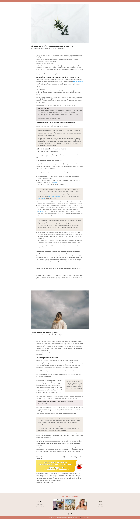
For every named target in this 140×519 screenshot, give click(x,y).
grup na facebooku (78, 81)
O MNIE (100, 501)
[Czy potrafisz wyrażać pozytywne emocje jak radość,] (81, 504)
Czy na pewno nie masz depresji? (44, 332)
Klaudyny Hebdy (42, 198)
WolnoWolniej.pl (45, 48)
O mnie (136, 1)
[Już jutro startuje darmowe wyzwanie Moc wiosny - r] (58, 504)
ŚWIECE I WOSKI (39, 504)
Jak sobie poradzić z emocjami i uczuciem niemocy (52, 46)
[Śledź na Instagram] (69, 514)
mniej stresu (61, 48)
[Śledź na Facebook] (71, 514)
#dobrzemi (51, 196)
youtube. (55, 182)
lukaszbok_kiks (41, 211)
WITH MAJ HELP (88, 517)
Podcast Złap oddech (127, 1)
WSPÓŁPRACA (100, 504)
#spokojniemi (58, 196)
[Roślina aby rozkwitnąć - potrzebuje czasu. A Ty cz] (70, 504)
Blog (119, 1)
